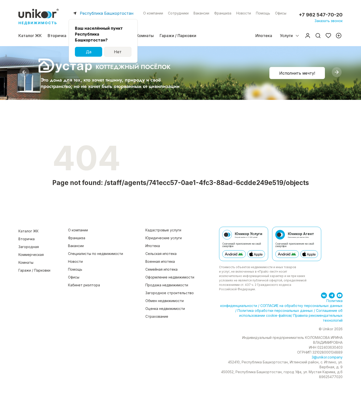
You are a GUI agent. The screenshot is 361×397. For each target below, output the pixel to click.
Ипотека (263, 35)
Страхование (156, 316)
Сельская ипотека (161, 253)
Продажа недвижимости (166, 285)
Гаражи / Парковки (178, 35)
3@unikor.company (327, 357)
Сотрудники (178, 13)
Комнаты (145, 35)
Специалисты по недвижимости (95, 253)
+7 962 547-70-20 (321, 15)
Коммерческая (31, 254)
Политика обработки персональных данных (275, 310)
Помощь (263, 13)
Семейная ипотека (161, 269)
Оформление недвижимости (169, 277)
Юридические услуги (163, 238)
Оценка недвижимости (165, 308)
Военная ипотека (160, 261)
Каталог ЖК (30, 35)
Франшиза (222, 13)
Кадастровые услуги (163, 230)
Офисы (280, 13)
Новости (243, 13)
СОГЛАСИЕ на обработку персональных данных (301, 306)
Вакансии (201, 13)
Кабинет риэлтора (84, 285)
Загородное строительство (169, 293)
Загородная (28, 247)
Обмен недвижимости (164, 301)
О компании (153, 13)
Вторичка (57, 35)
